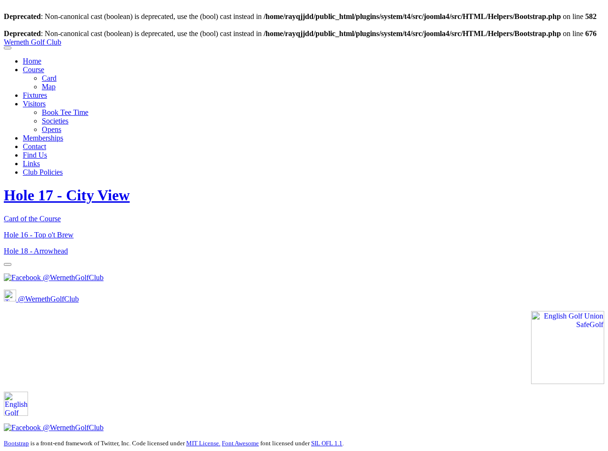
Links (31, 164)
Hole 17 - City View (67, 195)
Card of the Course (32, 219)
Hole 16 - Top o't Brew (39, 235)
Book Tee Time (65, 112)
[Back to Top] (7, 264)
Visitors (34, 104)
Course (33, 70)
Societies (55, 121)
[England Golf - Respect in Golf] (27, 413)
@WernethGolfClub (72, 277)
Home (32, 61)
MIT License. (203, 443)
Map (49, 87)
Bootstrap (16, 443)
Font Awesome (240, 443)
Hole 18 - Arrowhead (36, 251)
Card (49, 78)
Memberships (43, 138)
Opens (51, 129)
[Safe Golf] (567, 381)
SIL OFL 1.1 (326, 443)
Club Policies (43, 172)
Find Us (35, 155)
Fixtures (35, 95)
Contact (34, 146)
